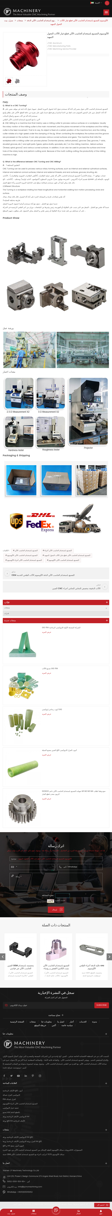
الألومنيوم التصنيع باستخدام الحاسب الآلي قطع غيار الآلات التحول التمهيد (45, 858)
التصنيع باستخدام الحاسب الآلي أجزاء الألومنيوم (24, 560)
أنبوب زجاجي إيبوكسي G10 (52, 709)
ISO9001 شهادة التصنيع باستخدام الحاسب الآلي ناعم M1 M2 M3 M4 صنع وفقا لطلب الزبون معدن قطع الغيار (73, 793)
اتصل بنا (60, 1021)
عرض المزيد (46, 632)
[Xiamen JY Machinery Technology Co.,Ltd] (29, 11)
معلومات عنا (46, 1021)
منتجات (20, 20)
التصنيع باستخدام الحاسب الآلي (26, 550)
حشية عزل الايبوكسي (11, 1108)
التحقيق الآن (101, 1205)
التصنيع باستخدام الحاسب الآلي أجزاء (58, 550)
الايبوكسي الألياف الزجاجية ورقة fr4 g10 (18, 1137)
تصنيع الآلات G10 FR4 (50, 668)
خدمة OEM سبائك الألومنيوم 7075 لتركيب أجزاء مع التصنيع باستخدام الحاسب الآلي (33, 1154)
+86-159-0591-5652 (16, 1181)
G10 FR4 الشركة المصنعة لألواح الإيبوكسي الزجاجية (61, 627)
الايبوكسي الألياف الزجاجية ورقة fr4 (16, 1116)
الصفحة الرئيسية (17, 1021)
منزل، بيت (8, 20)
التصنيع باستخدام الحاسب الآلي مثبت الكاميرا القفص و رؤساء (21, 967)
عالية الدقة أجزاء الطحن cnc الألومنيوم (56, 967)
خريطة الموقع (40, 1025)
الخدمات (82, 1021)
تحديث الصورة (60, 900)
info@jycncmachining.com (30, 1186)
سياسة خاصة (67, 1025)
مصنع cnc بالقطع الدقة (11, 1112)
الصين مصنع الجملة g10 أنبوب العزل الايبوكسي (59, 750)
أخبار (72, 1021)
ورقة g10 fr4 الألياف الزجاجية (14, 1121)
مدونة (94, 1021)
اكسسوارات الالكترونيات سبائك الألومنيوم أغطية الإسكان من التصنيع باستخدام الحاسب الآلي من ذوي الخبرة (42, 1150)
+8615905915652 (25, 1192)
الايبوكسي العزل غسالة (11, 1095)
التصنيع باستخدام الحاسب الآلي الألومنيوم (22, 555)
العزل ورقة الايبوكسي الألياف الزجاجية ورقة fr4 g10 (22, 1141)
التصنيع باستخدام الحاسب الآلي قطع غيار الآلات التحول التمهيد (67, 555)
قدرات (6, 613)
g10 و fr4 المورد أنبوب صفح (13, 1145)
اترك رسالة (56, 1210)
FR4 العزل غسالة (9, 1099)
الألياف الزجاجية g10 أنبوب (12, 1090)
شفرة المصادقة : (48, 895)
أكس (54, 1025)
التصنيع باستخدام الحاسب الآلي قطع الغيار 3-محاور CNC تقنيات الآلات (92, 967)
